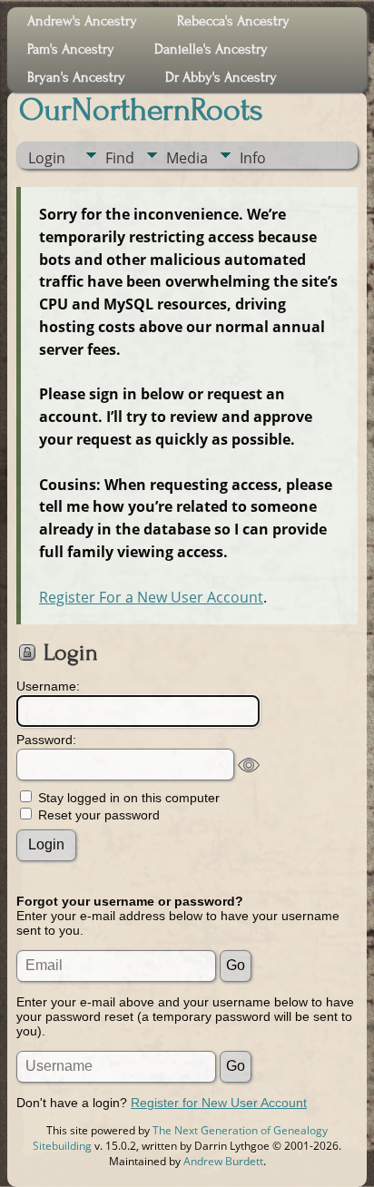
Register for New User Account (219, 1102)
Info (253, 158)
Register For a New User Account (151, 597)
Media (187, 158)
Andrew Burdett (223, 1161)
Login (46, 158)
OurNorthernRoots (141, 110)
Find (119, 158)
